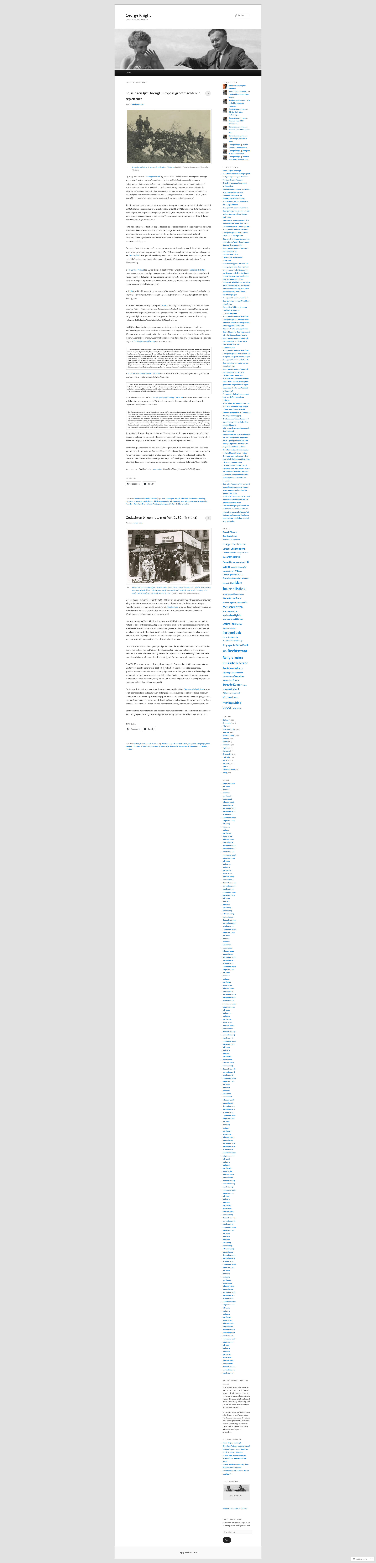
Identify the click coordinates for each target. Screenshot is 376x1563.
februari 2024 (228, 877)
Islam (238, 582)
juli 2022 (226, 936)
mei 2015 (226, 1202)
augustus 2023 (229, 895)
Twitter (244, 685)
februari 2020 (228, 1025)
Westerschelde (175, 504)
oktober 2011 (228, 1336)
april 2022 (227, 945)
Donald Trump (229, 562)
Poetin (235, 637)
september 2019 (229, 1041)
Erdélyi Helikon (181, 744)
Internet (245, 578)
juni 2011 (226, 1348)
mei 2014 (226, 1240)
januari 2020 (228, 1029)
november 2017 (229, 1109)
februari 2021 (228, 988)
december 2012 (229, 1292)
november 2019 (229, 1035)
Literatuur (136, 746)
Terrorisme (239, 676)
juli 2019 (226, 1047)
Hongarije (201, 744)
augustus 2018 (228, 1081)
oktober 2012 (228, 1299)
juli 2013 (226, 1271)
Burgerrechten (232, 544)
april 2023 (227, 908)
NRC (237, 619)
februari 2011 (228, 1361)
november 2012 (229, 1295)
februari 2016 (228, 1174)
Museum (226, 745)
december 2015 (229, 1181)
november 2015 (229, 1184)
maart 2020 (227, 1022)
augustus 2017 (228, 1119)
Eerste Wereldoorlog (197, 499)
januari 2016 (228, 1178)
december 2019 (229, 1032)
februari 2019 (228, 1063)
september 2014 (229, 1227)
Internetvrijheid (228, 583)
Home (128, 73)
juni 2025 (226, 827)
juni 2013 (226, 1274)
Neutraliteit (185, 501)
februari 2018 (228, 1100)
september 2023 (229, 892)
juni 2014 (226, 1237)
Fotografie (192, 744)
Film (224, 726)
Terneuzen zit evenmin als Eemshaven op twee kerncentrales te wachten (236, 478)
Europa (226, 567)
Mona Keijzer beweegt (232, 171)
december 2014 (229, 1218)
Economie (227, 723)
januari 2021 (228, 991)
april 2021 (227, 982)
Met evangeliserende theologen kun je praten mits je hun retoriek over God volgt (236, 518)
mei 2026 (226, 793)
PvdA (245, 645)
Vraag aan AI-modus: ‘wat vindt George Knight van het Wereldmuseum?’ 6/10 (236, 301)
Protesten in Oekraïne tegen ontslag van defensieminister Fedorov (236, 397)
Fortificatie (138, 501)
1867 (164, 744)
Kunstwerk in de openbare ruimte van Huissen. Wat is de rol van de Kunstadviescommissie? (236, 242)
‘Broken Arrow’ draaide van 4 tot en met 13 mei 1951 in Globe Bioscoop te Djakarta (236, 422)
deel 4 (165, 305)
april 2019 (227, 1057)
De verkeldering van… (237, 109)
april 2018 (227, 1094)
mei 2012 (226, 1314)
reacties (185, 504)
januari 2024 (228, 880)
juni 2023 (226, 901)
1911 (163, 499)
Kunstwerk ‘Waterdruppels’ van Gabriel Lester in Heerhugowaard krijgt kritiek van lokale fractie (236, 332)
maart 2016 (227, 1171)
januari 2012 (228, 1327)
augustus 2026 (229, 784)
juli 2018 (226, 1085)
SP (241, 669)
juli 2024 (226, 861)
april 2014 (227, 1243)
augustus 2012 (228, 1305)
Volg (226, 1540)
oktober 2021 (228, 964)
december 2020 (229, 994)
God (241, 575)
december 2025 (229, 808)
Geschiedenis (139, 499)
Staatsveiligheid (228, 676)
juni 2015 (226, 1199)
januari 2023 (228, 917)
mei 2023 (226, 905)
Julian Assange (228, 594)
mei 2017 (226, 1128)
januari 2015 (228, 1215)
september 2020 (229, 1004)
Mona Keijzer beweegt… (238, 91)
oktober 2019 (228, 1038)
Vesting (156, 504)
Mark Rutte (236, 602)
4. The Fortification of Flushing (143, 341)
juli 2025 (226, 824)
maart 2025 (227, 836)
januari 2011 (228, 1364)
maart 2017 (227, 1134)
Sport (225, 767)
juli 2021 (226, 973)
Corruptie (239, 553)
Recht (225, 760)
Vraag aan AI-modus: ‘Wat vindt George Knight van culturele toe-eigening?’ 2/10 (236, 363)
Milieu (225, 742)
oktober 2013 (228, 1261)
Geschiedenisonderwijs (159, 501)
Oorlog (238, 624)
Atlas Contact (172, 607)
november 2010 (229, 1370)
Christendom (238, 548)
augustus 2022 (229, 933)
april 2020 (227, 1019)
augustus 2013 (228, 1268)
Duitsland (184, 499)
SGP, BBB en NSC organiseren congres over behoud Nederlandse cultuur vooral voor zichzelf (236, 406)
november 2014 (229, 1221)
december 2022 (229, 920)
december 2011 (229, 1330)
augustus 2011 (228, 1342)
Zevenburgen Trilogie (198, 746)
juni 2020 (227, 1013)
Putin (238, 645)
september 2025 (229, 818)
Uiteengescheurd (152, 177)
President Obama (229, 641)
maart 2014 (227, 1246)
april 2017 (227, 1131)
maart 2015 (227, 1209)
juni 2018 (226, 1088)
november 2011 (229, 1333)
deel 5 (130, 291)
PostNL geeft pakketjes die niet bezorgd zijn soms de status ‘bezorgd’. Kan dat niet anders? (236, 444)
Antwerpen (170, 499)
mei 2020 (226, 1016)
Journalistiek (234, 589)
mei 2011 (226, 1351)
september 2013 (229, 1264)
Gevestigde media (231, 575)
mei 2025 (226, 830)
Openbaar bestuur (229, 628)
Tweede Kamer (232, 684)
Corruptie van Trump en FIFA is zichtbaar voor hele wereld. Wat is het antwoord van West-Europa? (236, 469)
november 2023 (229, 886)
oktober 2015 (228, 1187)
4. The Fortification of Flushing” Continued (144, 373)
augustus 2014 (228, 1230)
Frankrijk (146, 501)
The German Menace (136, 270)
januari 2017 (228, 1140)
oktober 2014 (228, 1224)
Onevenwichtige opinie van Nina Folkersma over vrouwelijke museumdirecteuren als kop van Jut (236, 509)
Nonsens (226, 751)
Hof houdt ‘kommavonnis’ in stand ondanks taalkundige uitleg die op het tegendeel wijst (236, 500)
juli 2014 (226, 1233)
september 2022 (229, 929)
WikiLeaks (237, 708)
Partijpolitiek (232, 632)
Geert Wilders (235, 571)
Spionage (227, 673)
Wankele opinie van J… (237, 100)
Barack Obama (230, 532)
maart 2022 (227, 948)
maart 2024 (227, 873)
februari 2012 (228, 1323)
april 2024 (227, 870)
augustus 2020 (229, 1007)
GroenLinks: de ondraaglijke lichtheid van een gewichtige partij (234, 1458)
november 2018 (229, 1072)
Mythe (225, 748)
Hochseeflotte (134, 255)
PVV (225, 651)
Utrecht (226, 689)
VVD (229, 708)
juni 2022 (226, 939)
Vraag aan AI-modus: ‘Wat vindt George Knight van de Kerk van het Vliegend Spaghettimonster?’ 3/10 (236, 354)
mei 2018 (226, 1091)
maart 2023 (227, 911)
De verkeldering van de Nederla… (239, 103)
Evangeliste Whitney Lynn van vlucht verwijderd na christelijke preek (235, 310)
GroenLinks (237, 578)
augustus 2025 (229, 821)
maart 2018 (227, 1097)
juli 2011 (226, 1345)
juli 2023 (226, 898)
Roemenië (174, 746)
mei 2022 (226, 942)
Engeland (129, 501)
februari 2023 (228, 914)
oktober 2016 (228, 1150)
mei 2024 (226, 867)
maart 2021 (227, 985)
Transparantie (227, 680)
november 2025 (229, 811)
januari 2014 (228, 1252)
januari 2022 (228, 954)
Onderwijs (227, 754)
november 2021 (229, 960)
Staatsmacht (237, 673)
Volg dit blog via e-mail (232, 1519)
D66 (224, 557)
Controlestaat (229, 553)
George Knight (138, 15)
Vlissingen (164, 504)
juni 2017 (226, 1125)
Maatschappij (228, 736)
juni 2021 (226, 976)
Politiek (154, 499)
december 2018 (229, 1069)
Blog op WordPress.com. (188, 1553)
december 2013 (229, 1255)
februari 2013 (228, 1286)
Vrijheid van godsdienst (231, 693)
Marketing (227, 603)
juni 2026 (226, 790)
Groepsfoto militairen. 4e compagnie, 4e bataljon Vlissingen (153, 167)
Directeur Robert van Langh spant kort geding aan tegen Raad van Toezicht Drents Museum (236, 177)
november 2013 (229, 1258)
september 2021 (229, 967)
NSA (241, 619)
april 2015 (227, 1206)
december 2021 (229, 957)
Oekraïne (229, 623)
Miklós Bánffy (175, 501)
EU (247, 562)
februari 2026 (228, 802)
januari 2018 (228, 1103)
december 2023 (229, 883)
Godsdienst (228, 578)
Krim (233, 598)
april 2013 (227, 1280)
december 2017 (229, 1106)
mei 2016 (226, 1165)
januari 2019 (228, 1066)
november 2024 (229, 849)
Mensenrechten (233, 607)
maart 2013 (227, 1283)
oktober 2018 (228, 1075)
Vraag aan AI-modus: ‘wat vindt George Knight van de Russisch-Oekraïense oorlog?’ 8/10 (235, 233)
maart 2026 (227, 799)
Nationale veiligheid (232, 615)
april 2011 (227, 1354)
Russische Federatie (235, 663)
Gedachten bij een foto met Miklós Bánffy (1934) (161, 517)
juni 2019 (226, 1050)
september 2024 (229, 855)
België (177, 499)
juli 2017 (226, 1122)
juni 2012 (226, 1311)
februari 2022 (228, 951)
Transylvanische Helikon (194, 689)
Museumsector (230, 611)
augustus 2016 (228, 1156)
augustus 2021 (228, 970)
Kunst (238, 598)
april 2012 (227, 1317)
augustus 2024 (229, 858)
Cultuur (136, 744)
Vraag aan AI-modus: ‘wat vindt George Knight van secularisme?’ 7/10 (235, 251)
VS (224, 708)
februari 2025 (228, 839)
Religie (228, 657)
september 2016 (229, 1153)
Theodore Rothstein (197, 270)
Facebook (234, 567)
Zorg (225, 773)
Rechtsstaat (237, 651)
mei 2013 (226, 1277)
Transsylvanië (147, 504)
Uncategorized (229, 770)
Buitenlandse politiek (231, 540)
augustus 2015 (228, 1193)
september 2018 (229, 1078)
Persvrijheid (227, 637)
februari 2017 (228, 1137)
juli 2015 (226, 1196)
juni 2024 (226, 864)
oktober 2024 (228, 852)
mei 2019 (226, 1054)
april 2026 (227, 796)
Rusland (238, 657)
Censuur (226, 549)
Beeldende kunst (230, 536)
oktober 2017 (228, 1112)
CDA (244, 544)
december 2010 (229, 1367)
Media (147, 499)
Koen (231, 86)
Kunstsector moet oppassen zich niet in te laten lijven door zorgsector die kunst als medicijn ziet (236, 223)
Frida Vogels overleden (232, 462)
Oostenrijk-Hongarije (198, 501)
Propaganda (229, 645)
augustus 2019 (228, 1044)
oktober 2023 (228, 889)
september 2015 (229, 1190)
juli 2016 (226, 1159)
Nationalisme (229, 619)
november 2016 (229, 1147)
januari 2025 (228, 842)
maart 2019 (227, 1060)
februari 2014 (228, 1249)
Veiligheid (234, 689)
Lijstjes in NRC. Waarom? (233, 375)
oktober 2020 (228, 1001)
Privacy (239, 641)
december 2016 (229, 1143)
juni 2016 (226, 1162)
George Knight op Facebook (235, 1509)
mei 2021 (226, 979)
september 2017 (229, 1116)
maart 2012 (227, 1320)
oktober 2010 (228, 1373)
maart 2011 (227, 1358)
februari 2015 (228, 1212)
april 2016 (227, 1168)
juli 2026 (226, 787)
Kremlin (227, 598)
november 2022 (229, 923)
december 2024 (229, 846)
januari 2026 (228, 805)
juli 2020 (226, 1010)
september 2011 (229, 1339)
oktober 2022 (228, 926)
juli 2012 (226, 1308)
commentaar (157, 469)
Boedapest (170, 744)
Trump (236, 680)
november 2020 (229, 998)
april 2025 (227, 833)
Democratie (233, 556)
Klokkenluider (238, 594)
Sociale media (231, 668)
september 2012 (229, 1302)
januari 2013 (228, 1289)
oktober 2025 (228, 815)
